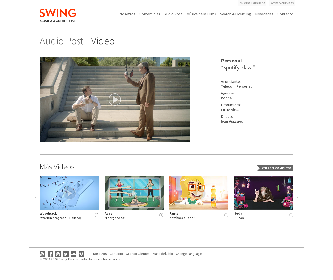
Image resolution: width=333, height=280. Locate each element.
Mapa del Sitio (163, 253)
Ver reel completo (276, 168)
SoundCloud (73, 254)
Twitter (66, 254)
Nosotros (127, 13)
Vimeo (81, 254)
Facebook (50, 254)
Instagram (58, 254)
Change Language (252, 3)
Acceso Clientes (282, 3)
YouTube (42, 254)
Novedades (264, 13)
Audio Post (173, 13)
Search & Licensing (235, 13)
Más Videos (57, 167)
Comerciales (149, 13)
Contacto (285, 13)
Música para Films (201, 13)
